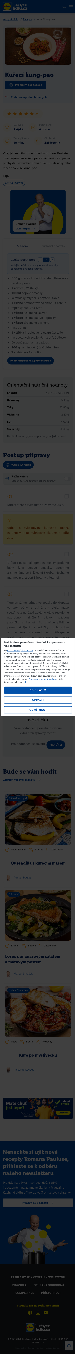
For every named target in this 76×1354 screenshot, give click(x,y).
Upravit (38, 700)
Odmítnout (38, 710)
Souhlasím (38, 690)
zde (25, 682)
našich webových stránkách (20, 650)
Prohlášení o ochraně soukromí (43, 679)
